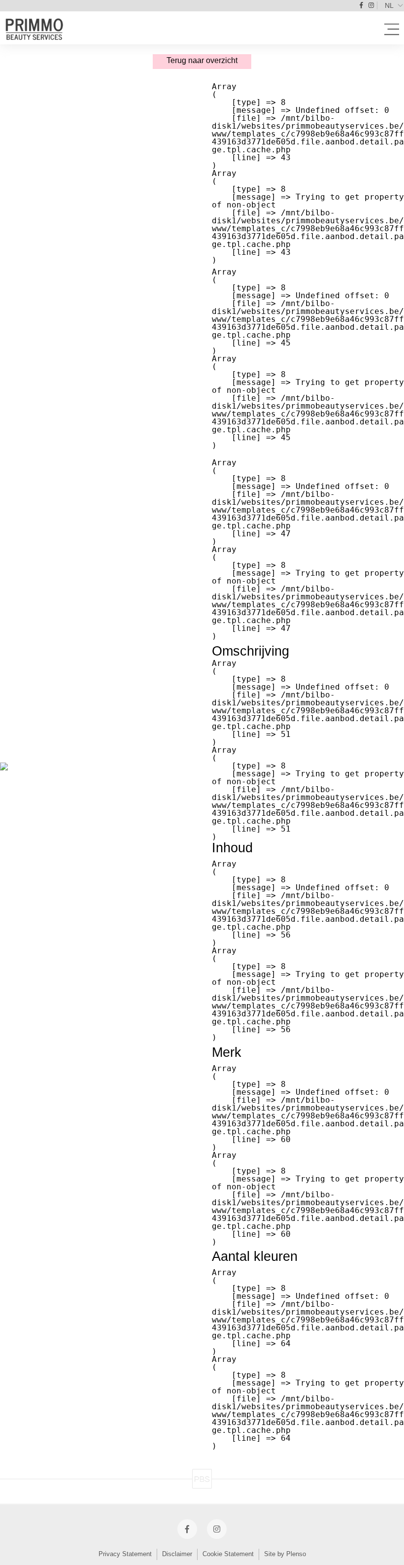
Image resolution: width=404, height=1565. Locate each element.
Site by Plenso (285, 1554)
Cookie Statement (228, 1554)
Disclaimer (177, 1554)
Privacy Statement (125, 1554)
